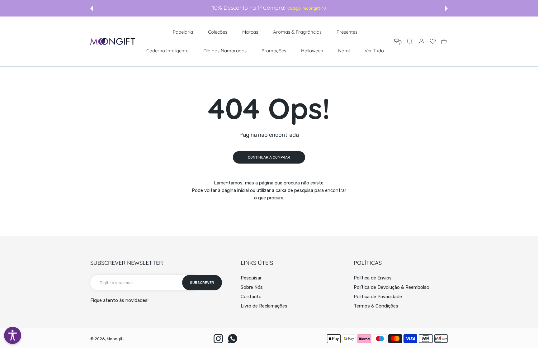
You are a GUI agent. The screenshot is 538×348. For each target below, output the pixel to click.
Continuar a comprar (269, 157)
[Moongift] (112, 41)
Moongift (115, 338)
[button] (91, 8)
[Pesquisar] (410, 42)
